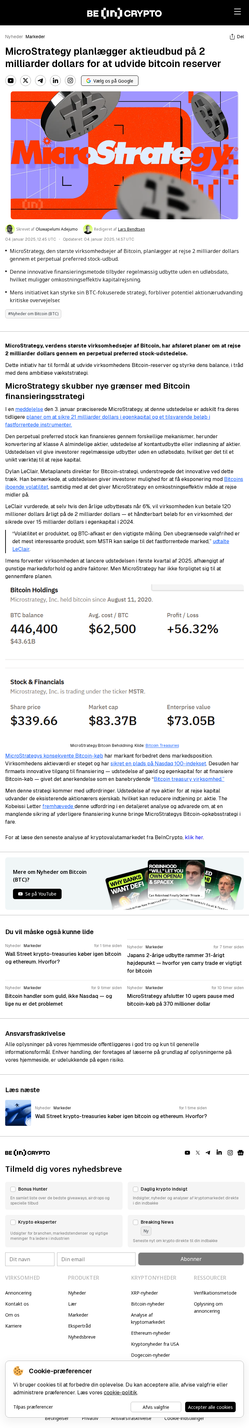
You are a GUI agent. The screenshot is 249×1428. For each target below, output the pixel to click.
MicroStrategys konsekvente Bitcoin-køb (54, 755)
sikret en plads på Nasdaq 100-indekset (158, 763)
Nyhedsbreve (82, 1337)
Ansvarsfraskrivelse (131, 1418)
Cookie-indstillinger (184, 1418)
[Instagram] (70, 80)
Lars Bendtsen (131, 229)
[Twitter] (25, 80)
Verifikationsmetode (215, 1293)
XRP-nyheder (144, 1293)
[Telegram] (40, 80)
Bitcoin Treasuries (162, 745)
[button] (64, 1196)
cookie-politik (120, 1392)
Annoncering (18, 1293)
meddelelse (29, 409)
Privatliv (90, 1418)
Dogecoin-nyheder (150, 1355)
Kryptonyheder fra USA (155, 1344)
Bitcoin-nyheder (147, 1304)
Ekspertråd (79, 1326)
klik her (194, 837)
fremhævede (58, 806)
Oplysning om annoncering (208, 1307)
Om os (12, 1315)
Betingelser (57, 1418)
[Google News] (240, 1152)
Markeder (35, 37)
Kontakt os (17, 1304)
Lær (72, 1304)
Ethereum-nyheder (150, 1333)
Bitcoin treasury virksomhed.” (189, 779)
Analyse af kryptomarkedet (148, 1318)
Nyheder (14, 37)
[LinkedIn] (55, 80)
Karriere (13, 1326)
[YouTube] (10, 80)
